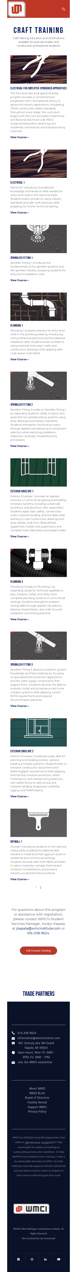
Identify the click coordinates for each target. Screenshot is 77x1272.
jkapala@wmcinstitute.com (38, 928)
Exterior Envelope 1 (21, 491)
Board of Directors (37, 1098)
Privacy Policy (37, 1111)
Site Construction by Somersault (38, 1238)
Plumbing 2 (16, 582)
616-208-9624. (38, 933)
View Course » (19, 137)
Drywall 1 (16, 842)
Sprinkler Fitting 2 (21, 405)
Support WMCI (37, 1107)
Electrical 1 (17, 182)
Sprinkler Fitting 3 (21, 665)
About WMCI (37, 1088)
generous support (39, 1142)
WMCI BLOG (37, 1093)
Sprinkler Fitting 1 (21, 258)
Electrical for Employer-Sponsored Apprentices (38, 88)
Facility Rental (37, 1102)
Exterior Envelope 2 (21, 751)
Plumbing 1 (16, 326)
